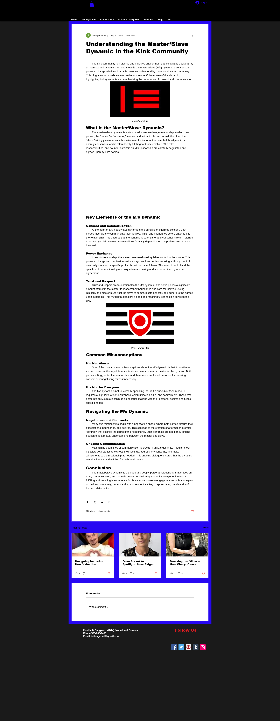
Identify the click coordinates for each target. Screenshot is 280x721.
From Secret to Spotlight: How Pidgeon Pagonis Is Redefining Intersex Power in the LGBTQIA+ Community (139, 563)
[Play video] (140, 184)
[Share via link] (108, 502)
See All (205, 527)
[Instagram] (203, 647)
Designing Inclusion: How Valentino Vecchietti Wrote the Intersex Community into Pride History (90, 563)
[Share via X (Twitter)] (94, 502)
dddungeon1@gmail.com (105, 636)
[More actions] (192, 35)
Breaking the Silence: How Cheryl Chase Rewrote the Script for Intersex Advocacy (186, 563)
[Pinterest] (188, 647)
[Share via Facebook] (87, 502)
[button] (92, 4)
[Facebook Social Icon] (174, 647)
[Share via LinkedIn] (101, 502)
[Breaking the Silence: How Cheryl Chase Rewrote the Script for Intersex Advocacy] (187, 544)
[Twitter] (181, 647)
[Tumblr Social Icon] (195, 647)
